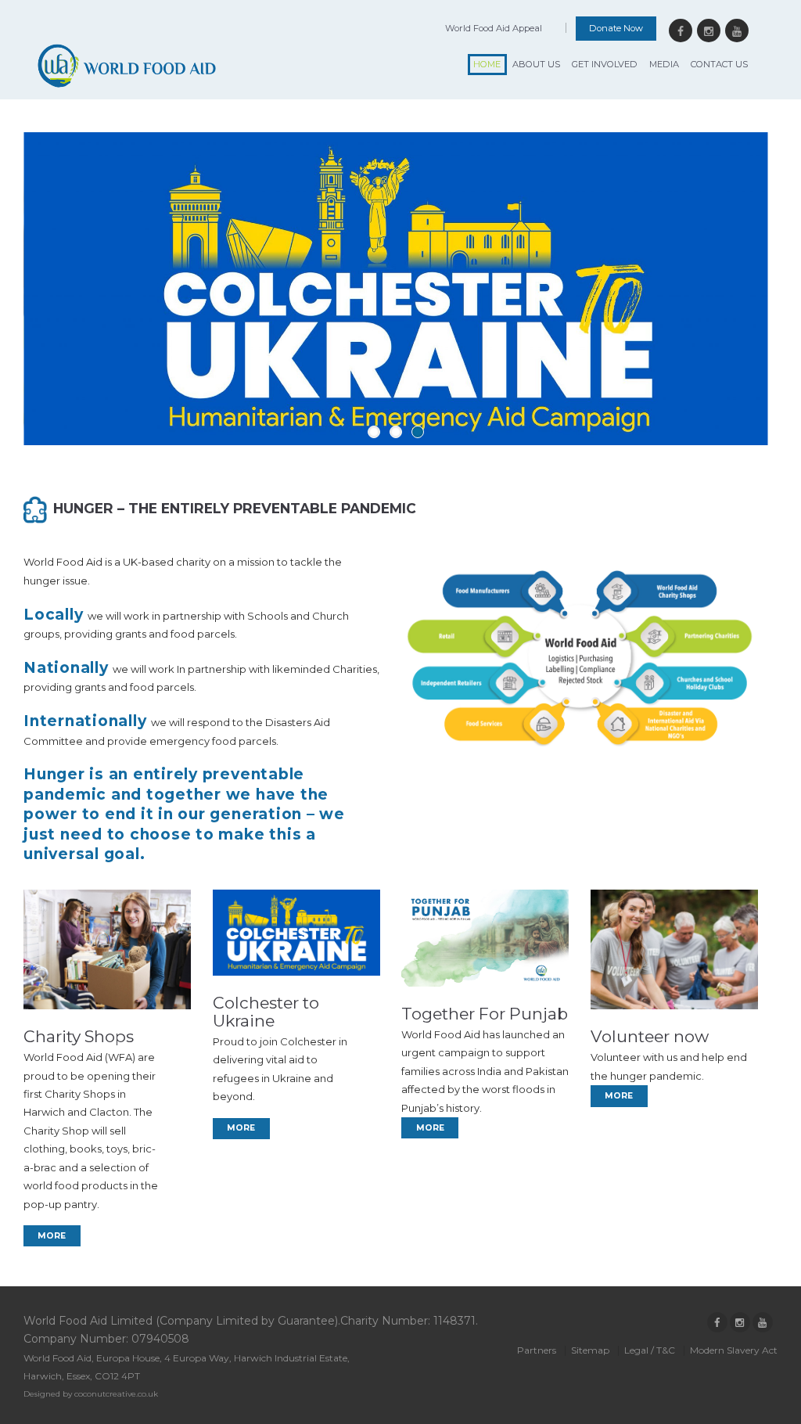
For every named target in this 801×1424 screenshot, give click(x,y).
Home (487, 64)
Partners (536, 1350)
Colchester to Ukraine (266, 1011)
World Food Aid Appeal (493, 28)
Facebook (680, 30)
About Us (536, 64)
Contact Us (719, 64)
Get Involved (605, 64)
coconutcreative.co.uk (116, 1394)
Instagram (708, 30)
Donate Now (616, 28)
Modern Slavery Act (734, 1350)
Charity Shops (78, 1036)
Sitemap (590, 1350)
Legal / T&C (649, 1350)
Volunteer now (650, 1036)
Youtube (737, 30)
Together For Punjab (484, 1013)
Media (664, 64)
